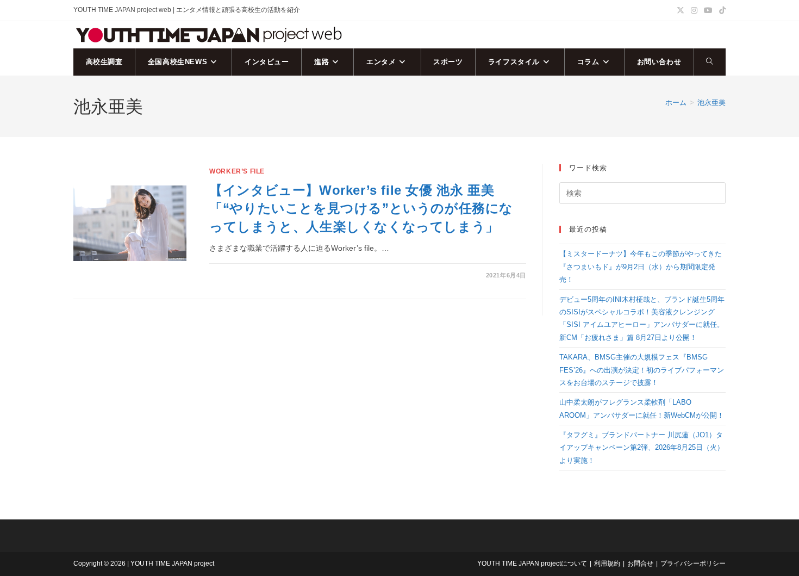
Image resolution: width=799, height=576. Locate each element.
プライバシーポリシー (693, 563)
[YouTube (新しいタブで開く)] (708, 10)
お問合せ (640, 563)
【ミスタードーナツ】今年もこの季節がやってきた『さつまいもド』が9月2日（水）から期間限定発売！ (640, 266)
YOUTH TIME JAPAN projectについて (532, 563)
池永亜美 (711, 102)
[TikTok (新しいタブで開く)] (721, 10)
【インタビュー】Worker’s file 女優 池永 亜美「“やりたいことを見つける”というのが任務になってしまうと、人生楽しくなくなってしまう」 (361, 208)
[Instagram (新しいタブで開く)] (694, 10)
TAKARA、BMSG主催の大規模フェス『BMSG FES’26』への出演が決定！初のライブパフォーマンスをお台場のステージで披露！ (641, 370)
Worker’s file (237, 171)
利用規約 (607, 563)
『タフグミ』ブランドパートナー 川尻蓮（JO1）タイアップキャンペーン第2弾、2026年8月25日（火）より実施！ (641, 447)
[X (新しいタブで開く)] (680, 10)
